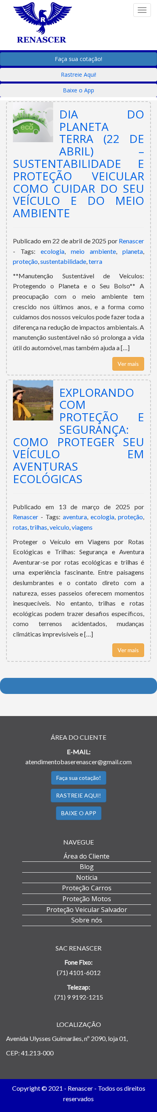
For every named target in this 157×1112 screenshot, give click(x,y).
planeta (132, 251)
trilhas (38, 527)
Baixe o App (78, 90)
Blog (87, 866)
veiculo (59, 527)
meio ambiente (93, 251)
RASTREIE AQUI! (78, 795)
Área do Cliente (86, 856)
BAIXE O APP (78, 813)
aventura (75, 516)
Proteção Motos (86, 898)
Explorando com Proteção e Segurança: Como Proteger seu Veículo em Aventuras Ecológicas (78, 436)
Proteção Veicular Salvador (86, 909)
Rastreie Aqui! (78, 74)
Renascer (131, 241)
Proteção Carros (87, 887)
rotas (20, 527)
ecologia (52, 251)
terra (95, 261)
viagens (82, 527)
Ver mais (128, 363)
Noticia (86, 877)
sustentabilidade (63, 261)
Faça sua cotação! (78, 59)
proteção (25, 261)
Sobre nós (86, 920)
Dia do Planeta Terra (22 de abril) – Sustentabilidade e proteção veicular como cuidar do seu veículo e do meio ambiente (78, 163)
